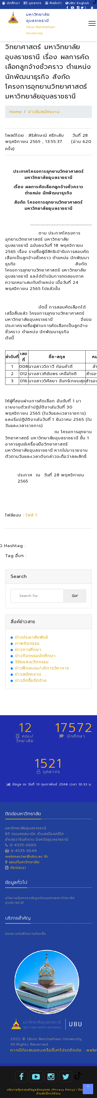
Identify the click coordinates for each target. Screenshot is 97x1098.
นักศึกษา (12, 3)
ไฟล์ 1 (31, 515)
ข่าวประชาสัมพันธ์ (31, 637)
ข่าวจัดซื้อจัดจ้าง (31, 680)
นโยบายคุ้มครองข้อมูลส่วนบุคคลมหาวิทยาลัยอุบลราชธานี (40, 900)
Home (15, 112)
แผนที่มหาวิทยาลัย (24, 862)
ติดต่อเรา (17, 867)
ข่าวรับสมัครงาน (43, 112)
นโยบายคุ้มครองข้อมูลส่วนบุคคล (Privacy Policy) (41, 1090)
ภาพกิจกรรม (27, 643)
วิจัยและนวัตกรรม (32, 662)
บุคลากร (34, 3)
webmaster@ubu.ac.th (26, 856)
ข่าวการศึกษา (28, 650)
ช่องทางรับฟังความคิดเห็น (25, 933)
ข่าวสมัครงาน (28, 674)
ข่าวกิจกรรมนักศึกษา (35, 656)
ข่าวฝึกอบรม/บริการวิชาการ (42, 668)
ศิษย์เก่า (55, 3)
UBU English (78, 3)
